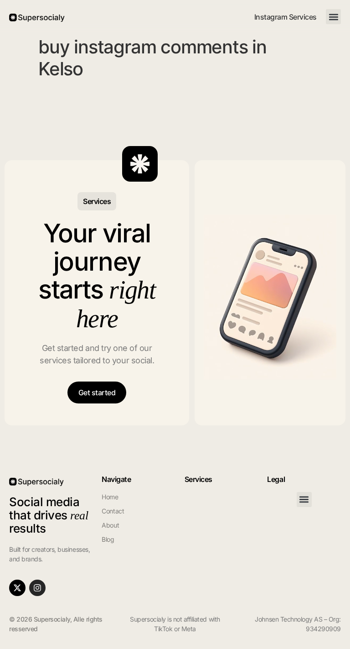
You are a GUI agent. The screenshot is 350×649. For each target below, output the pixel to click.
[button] (333, 16)
